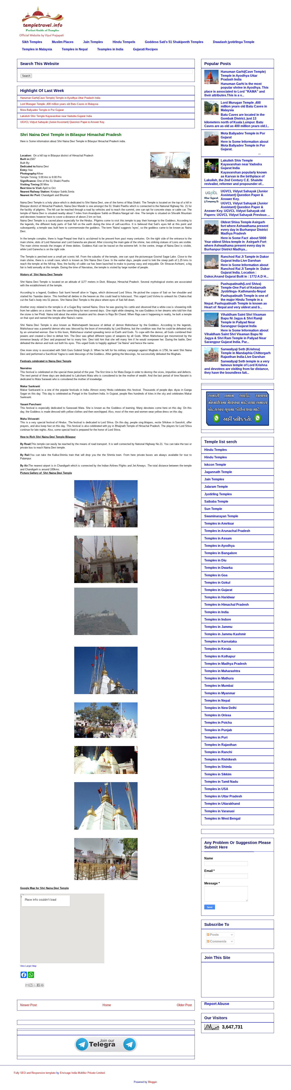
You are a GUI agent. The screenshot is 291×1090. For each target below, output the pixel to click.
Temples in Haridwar (219, 597)
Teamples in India (110, 49)
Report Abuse (216, 1004)
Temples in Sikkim (217, 774)
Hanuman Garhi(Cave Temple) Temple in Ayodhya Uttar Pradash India (60, 97)
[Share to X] (35, 985)
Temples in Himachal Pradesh (226, 604)
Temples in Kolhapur (219, 656)
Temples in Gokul (217, 582)
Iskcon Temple (215, 464)
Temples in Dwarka (218, 567)
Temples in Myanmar (219, 693)
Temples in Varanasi (219, 811)
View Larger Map (28, 966)
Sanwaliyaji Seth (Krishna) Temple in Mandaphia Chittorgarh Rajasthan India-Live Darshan (246, 353)
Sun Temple (213, 509)
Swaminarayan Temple (221, 516)
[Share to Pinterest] (42, 985)
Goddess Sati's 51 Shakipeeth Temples (174, 42)
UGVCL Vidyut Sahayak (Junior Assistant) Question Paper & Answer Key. (62, 122)
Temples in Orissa (217, 715)
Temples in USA (216, 789)
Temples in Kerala (217, 648)
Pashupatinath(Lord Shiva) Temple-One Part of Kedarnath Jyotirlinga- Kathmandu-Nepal (243, 287)
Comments (217, 941)
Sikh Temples (32, 42)
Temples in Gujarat (218, 590)
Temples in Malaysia (37, 49)
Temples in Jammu (218, 626)
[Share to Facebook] (38, 985)
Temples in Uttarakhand (222, 803)
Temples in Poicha (218, 722)
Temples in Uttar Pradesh (223, 796)
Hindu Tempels (124, 42)
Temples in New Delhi (220, 708)
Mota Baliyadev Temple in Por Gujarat (42, 109)
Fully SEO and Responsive (29, 1072)
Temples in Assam (218, 538)
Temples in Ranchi (218, 752)
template (51, 1072)
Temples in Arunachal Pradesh (227, 531)
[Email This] (27, 985)
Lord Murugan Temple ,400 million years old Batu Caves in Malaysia (59, 103)
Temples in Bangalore (220, 553)
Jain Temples (93, 42)
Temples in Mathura (219, 678)
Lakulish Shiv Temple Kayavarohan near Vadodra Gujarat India (56, 116)
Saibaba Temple (216, 501)
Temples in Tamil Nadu (221, 781)
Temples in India (216, 612)
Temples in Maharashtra (222, 671)
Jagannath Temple (218, 472)
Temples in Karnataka (220, 641)
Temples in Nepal (74, 49)
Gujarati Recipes (145, 49)
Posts (214, 934)
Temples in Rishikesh (220, 759)
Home (107, 1005)
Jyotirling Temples (218, 494)
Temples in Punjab (218, 730)
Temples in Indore (217, 619)
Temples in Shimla (218, 766)
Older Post (184, 1005)
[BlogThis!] (31, 985)
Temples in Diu (215, 560)
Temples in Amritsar (219, 523)
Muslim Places (62, 42)
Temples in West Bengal (222, 818)
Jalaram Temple (216, 486)
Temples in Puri (215, 737)
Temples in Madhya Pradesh (225, 663)
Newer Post (28, 1005)
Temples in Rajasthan (220, 744)
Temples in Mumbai (218, 685)
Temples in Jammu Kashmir (225, 634)
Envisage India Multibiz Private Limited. (83, 1072)
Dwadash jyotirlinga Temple (233, 42)
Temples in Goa (215, 575)
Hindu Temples (215, 449)
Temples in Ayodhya (219, 545)
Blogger (152, 1081)
